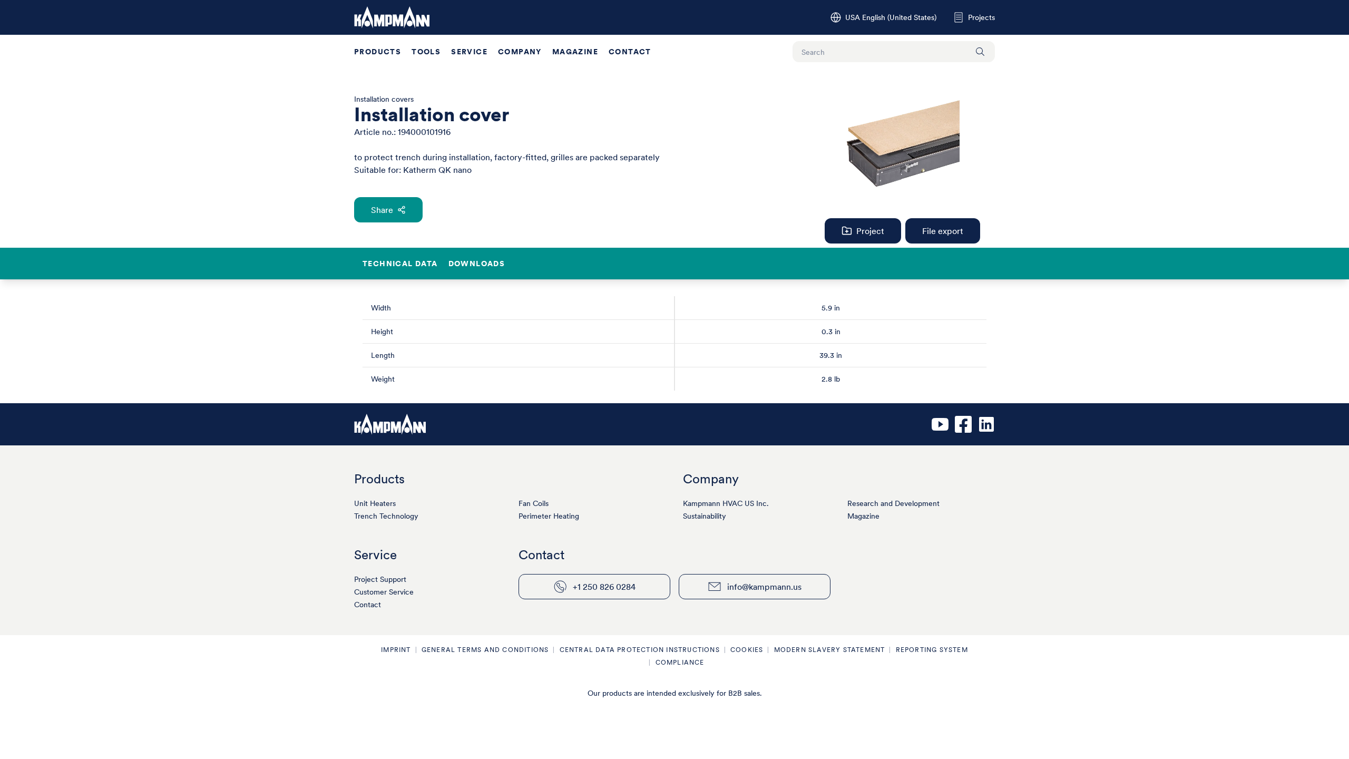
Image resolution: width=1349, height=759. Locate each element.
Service (469, 51)
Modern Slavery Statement (829, 650)
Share (382, 210)
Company (520, 51)
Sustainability (704, 516)
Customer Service (384, 592)
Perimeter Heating (549, 516)
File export (942, 231)
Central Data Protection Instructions (640, 650)
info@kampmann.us (764, 586)
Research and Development (893, 503)
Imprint (395, 650)
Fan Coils (534, 503)
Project (870, 231)
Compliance (680, 662)
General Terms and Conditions (485, 650)
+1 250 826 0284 (604, 586)
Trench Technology (386, 516)
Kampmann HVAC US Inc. (726, 503)
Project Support (380, 579)
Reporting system (932, 650)
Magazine (575, 51)
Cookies (746, 650)
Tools (426, 51)
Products (377, 51)
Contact (630, 51)
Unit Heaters (375, 503)
